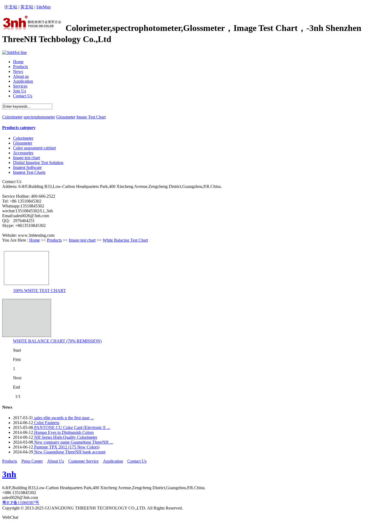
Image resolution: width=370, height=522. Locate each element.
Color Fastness (46, 422)
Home (34, 240)
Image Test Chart (91, 117)
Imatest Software (27, 167)
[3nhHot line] (14, 52)
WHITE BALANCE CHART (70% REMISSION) (57, 341)
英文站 (26, 7)
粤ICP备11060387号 (20, 502)
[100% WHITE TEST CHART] (26, 286)
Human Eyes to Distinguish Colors (63, 432)
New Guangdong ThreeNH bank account (69, 452)
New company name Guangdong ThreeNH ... (73, 442)
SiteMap (43, 7)
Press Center (32, 461)
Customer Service (83, 461)
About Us (55, 461)
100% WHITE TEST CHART (39, 290)
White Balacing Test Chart (125, 240)
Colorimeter (12, 117)
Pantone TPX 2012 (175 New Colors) (66, 447)
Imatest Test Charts (29, 172)
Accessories (23, 152)
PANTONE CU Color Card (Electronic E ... (71, 427)
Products (54, 240)
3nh (9, 474)
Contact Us (137, 461)
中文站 (10, 7)
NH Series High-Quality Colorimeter (65, 437)
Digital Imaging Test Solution (38, 162)
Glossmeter (65, 117)
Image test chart (26, 157)
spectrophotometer (39, 117)
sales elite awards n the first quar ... (63, 417)
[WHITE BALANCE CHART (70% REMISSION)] (26, 337)
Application (113, 461)
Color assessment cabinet (34, 148)
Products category (18, 127)
